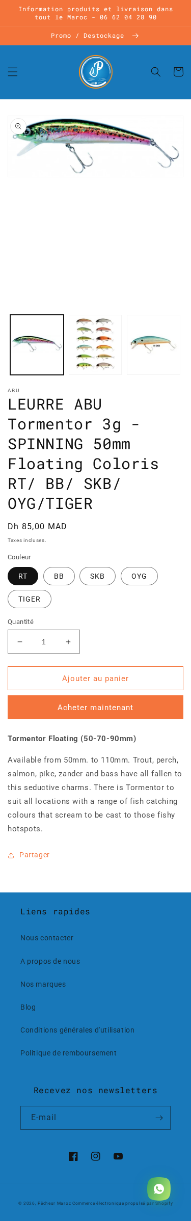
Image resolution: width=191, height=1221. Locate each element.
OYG (139, 576)
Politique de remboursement (68, 1053)
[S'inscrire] (159, 1118)
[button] (13, 72)
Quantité (21, 622)
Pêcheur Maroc (54, 1203)
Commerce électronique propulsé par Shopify (122, 1203)
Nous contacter (46, 938)
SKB (97, 576)
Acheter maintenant (95, 707)
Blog (28, 1007)
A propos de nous (50, 961)
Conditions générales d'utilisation (77, 1030)
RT (23, 576)
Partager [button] (34, 855)
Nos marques (43, 984)
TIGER (29, 599)
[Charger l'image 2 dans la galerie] (95, 345)
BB (59, 576)
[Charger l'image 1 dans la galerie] (37, 345)
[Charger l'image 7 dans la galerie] (153, 345)
